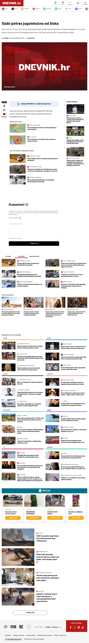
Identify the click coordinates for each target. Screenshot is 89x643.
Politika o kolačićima (60, 635)
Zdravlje (60, 8)
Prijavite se (34, 243)
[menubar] (78, 3)
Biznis (70, 8)
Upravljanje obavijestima (14, 639)
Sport (16, 8)
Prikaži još (30, 612)
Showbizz (26, 8)
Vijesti (6, 8)
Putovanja (48, 8)
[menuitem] (78, 3)
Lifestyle (37, 8)
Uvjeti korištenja (30, 635)
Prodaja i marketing (18, 635)
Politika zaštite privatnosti (44, 635)
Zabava (80, 8)
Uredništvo (8, 635)
